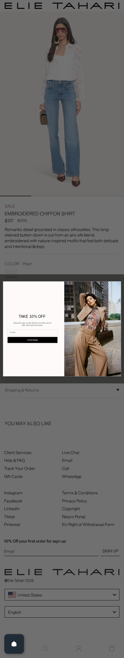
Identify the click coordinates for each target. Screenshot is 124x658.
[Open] (14, 644)
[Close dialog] (119, 283)
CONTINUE (32, 340)
